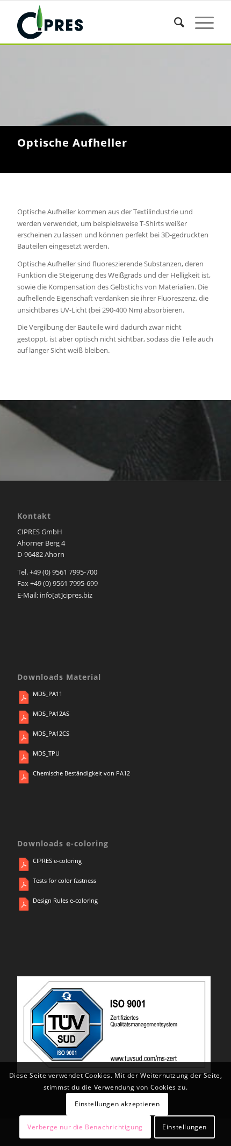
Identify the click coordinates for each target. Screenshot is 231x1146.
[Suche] (173, 22)
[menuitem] (173, 22)
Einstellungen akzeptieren (117, 1103)
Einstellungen (184, 1127)
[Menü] (199, 22)
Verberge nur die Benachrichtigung (85, 1127)
